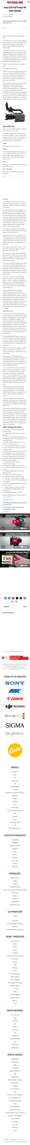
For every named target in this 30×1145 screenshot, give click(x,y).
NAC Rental (15, 1062)
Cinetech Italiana (15, 994)
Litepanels (15, 849)
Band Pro (15, 772)
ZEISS (15, 775)
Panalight (15, 1121)
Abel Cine (15, 866)
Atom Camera (15, 941)
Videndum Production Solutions (15, 793)
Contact (6, 1139)
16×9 (15, 1003)
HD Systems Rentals (15, 1101)
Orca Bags (15, 921)
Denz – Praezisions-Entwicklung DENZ (15, 890)
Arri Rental (15, 1124)
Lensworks (15, 1068)
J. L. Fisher (15, 989)
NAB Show (15, 1045)
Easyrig (15, 884)
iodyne (15, 947)
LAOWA (15, 916)
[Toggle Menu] (27, 2)
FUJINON (15, 801)
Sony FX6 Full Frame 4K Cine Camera (15, 651)
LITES (15, 1104)
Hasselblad (15, 840)
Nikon (15, 855)
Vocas (15, 950)
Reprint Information (23, 1141)
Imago (15, 1018)
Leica (15, 804)
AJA (15, 778)
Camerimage (15, 1048)
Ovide (15, 1065)
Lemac (15, 1130)
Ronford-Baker (15, 997)
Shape (15, 992)
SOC (15, 1024)
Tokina (15, 881)
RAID (15, 965)
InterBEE (15, 1021)
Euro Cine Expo (15, 1015)
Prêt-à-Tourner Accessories (15, 956)
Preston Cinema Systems (15, 810)
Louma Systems (15, 980)
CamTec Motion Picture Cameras (15, 1113)
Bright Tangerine (15, 986)
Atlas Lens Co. (15, 878)
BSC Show (15, 1036)
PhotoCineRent (15, 1107)
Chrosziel (15, 899)
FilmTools (15, 968)
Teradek (15, 790)
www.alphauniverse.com (9, 509)
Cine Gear (15, 1030)
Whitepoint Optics (15, 974)
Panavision (15, 843)
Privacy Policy (13, 1139)
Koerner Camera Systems (15, 1095)
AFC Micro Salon (15, 1039)
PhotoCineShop (15, 887)
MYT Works (15, 959)
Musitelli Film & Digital (15, 1116)
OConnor (15, 819)
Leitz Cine (15, 795)
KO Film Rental (15, 1089)
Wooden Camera (15, 846)
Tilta (15, 784)
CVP (15, 825)
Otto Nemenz (15, 902)
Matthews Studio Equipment (15, 930)
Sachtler (15, 863)
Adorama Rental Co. (15, 1071)
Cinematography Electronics (15, 924)
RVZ (15, 1074)
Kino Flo (15, 1000)
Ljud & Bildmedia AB (15, 1098)
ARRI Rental (15, 1059)
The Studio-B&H (15, 822)
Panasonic (15, 781)
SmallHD (15, 816)
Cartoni (15, 896)
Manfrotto (15, 927)
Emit (15, 852)
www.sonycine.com (16, 507)
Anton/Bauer (15, 807)
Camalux (15, 1086)
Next (25, 607)
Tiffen (15, 813)
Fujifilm (15, 798)
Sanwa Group (15, 1077)
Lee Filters (15, 953)
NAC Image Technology (15, 983)
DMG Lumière (15, 977)
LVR (15, 1092)
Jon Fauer (11, 14)
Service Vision (15, 1119)
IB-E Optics (15, 893)
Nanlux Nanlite (15, 787)
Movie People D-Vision (15, 1080)
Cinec (15, 1042)
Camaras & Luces (15, 905)
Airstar (15, 1027)
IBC (15, 1033)
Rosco (15, 971)
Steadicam (15, 857)
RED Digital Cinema (15, 828)
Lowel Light (15, 860)
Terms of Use (22, 1139)
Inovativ (15, 962)
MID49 (15, 944)
